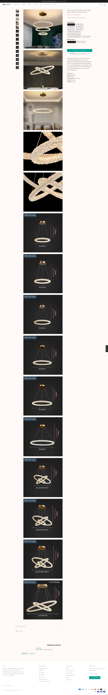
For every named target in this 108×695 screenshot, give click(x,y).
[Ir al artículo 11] (17, 51)
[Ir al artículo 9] (17, 43)
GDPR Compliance (70, 675)
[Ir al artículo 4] (17, 23)
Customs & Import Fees (44, 681)
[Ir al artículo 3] (17, 19)
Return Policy (42, 674)
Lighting (35, 4)
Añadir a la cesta (80, 50)
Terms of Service (70, 670)
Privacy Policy (69, 673)
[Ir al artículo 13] (17, 59)
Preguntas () (32, 653)
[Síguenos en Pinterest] (9, 685)
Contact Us (68, 679)
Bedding (24, 4)
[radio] (71, 24)
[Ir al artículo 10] (17, 47)
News (67, 677)
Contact (55, 4)
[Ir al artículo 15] (17, 67)
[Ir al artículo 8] (17, 39)
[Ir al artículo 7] (17, 35)
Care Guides (42, 677)
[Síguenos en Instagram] (6, 685)
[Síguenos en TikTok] (12, 685)
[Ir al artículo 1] (17, 11)
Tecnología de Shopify (16, 690)
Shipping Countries (43, 679)
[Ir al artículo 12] (17, 55)
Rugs (40, 4)
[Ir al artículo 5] (17, 27)
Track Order (41, 672)
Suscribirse (95, 677)
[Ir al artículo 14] (17, 63)
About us (68, 668)
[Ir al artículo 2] (17, 15)
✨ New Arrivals (16, 4)
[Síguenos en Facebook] (3, 685)
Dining (29, 4)
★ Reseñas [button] (106, 348)
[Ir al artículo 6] (17, 31)
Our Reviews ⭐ (47, 4)
